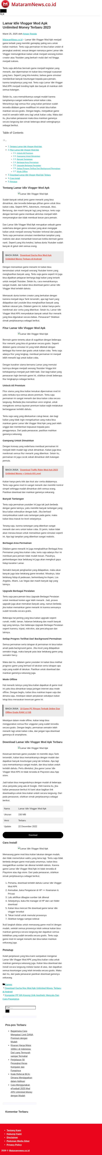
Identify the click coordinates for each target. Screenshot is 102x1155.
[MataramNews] (28, 7)
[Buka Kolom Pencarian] (2, 14)
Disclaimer (12, 1137)
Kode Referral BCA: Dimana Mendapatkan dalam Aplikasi (21, 1078)
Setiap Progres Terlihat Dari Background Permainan (38, 169)
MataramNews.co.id (12, 39)
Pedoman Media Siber (18, 1141)
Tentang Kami (14, 1130)
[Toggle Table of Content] (5, 141)
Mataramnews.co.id (19, 1150)
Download (33, 835)
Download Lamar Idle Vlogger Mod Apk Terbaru (30, 175)
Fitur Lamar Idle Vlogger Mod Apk (24, 150)
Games (8, 984)
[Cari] (7, 1011)
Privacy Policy (14, 1145)
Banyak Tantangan (25, 159)
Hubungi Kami (14, 1134)
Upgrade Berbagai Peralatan (29, 165)
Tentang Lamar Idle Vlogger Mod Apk (26, 146)
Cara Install (15, 178)
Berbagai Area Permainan (28, 162)
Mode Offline (22, 172)
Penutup (13, 181)
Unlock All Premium (25, 153)
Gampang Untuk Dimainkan (28, 156)
